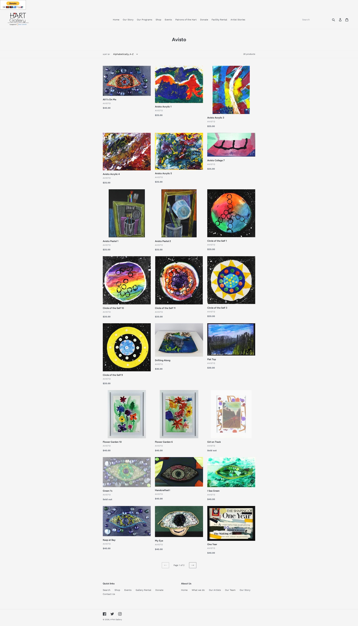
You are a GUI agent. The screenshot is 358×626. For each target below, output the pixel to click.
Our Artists (215, 590)
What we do (198, 590)
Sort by (106, 54)
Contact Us (109, 594)
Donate (159, 590)
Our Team (230, 590)
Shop (117, 590)
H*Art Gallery (116, 619)
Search (106, 590)
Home (184, 590)
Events (127, 590)
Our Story (245, 590)
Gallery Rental (143, 590)
